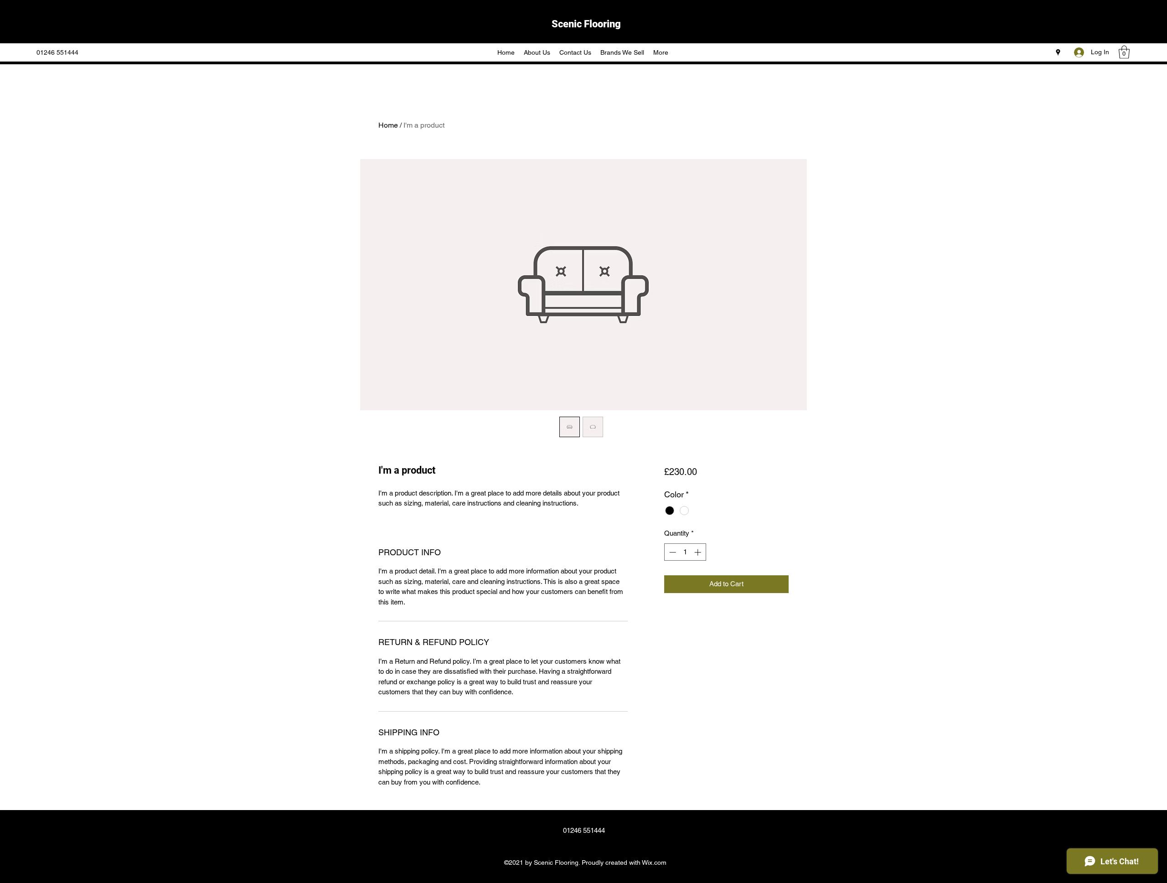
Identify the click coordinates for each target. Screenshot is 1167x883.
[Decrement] (672, 552)
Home (388, 125)
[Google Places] (1058, 52)
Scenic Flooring (586, 24)
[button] (1124, 52)
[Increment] (698, 552)
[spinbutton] (684, 552)
